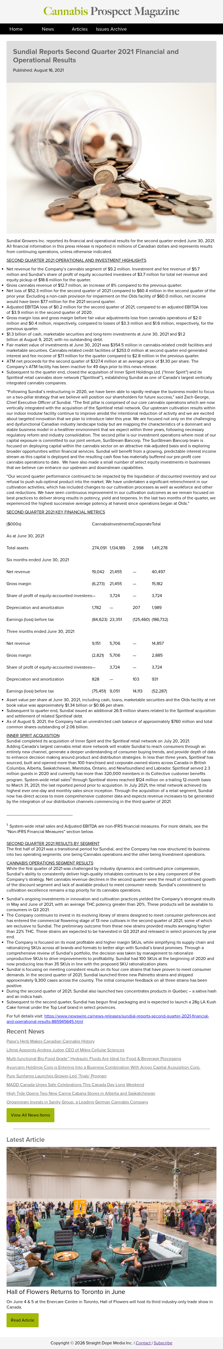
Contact (144, 1343)
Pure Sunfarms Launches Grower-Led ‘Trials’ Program (57, 1076)
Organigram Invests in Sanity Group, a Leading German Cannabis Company (77, 1102)
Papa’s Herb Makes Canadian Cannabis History (51, 1041)
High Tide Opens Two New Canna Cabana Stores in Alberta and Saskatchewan (81, 1093)
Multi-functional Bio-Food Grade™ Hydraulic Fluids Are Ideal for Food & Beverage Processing (94, 1058)
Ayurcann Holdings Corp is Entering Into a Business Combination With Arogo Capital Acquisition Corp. (103, 1067)
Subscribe (163, 1343)
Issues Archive (111, 29)
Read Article (22, 1320)
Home (16, 29)
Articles (80, 29)
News (48, 29)
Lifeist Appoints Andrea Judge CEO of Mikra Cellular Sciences (65, 1050)
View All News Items (30, 1115)
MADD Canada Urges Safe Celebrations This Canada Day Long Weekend (75, 1085)
